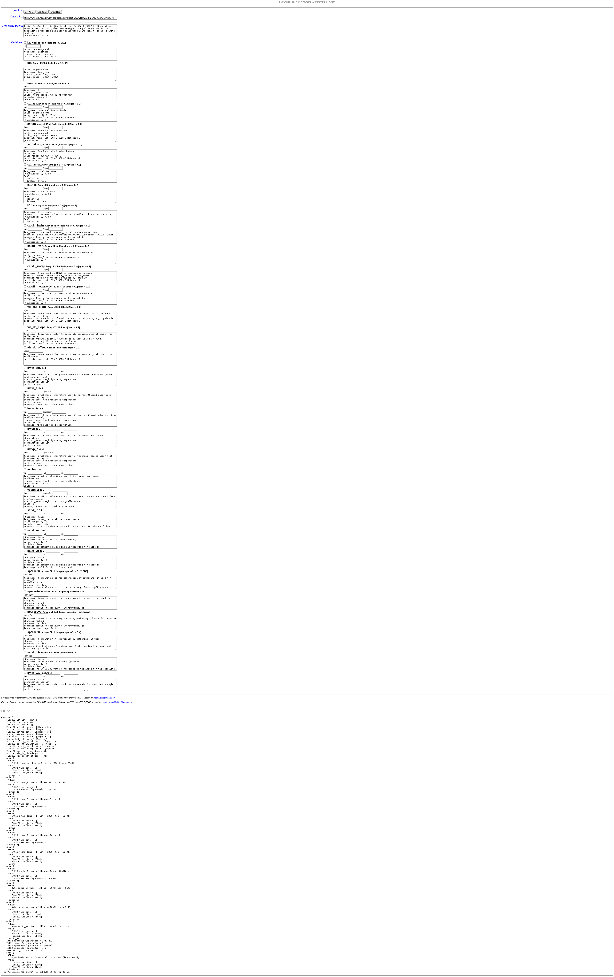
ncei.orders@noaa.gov (104, 698)
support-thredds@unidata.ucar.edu (118, 702)
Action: (18, 10)
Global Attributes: (12, 25)
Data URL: (16, 16)
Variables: (17, 42)
